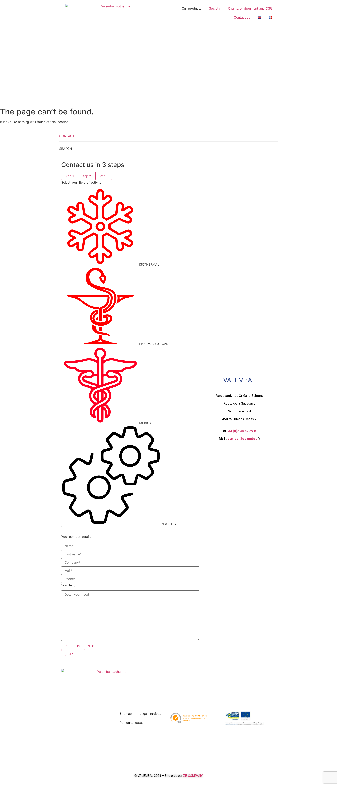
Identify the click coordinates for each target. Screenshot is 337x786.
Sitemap (126, 714)
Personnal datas (131, 722)
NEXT (92, 646)
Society (214, 8)
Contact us (242, 17)
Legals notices (150, 714)
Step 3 (103, 176)
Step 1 (69, 176)
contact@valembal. (242, 439)
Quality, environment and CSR (250, 8)
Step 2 (86, 176)
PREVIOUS (72, 646)
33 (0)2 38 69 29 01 (243, 431)
